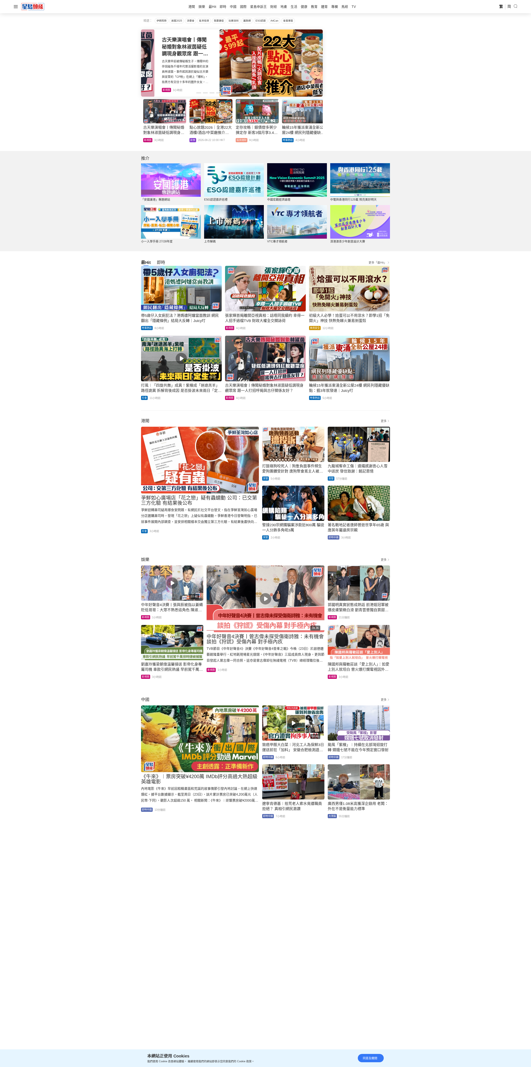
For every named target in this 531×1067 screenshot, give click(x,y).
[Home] (33, 6)
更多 (384, 421)
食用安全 (315, 328)
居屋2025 (176, 20)
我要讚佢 (219, 20)
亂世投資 (204, 20)
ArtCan (274, 20)
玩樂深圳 (234, 20)
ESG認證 (261, 20)
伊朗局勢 (162, 20)
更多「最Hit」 (378, 262)
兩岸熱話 (286, 140)
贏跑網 (247, 20)
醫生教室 (239, 140)
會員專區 (288, 20)
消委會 (190, 20)
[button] (320, 65)
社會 (144, 398)
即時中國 (334, 537)
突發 (265, 478)
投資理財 (147, 140)
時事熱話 (193, 140)
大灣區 (332, 816)
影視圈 (229, 328)
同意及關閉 (370, 1058)
